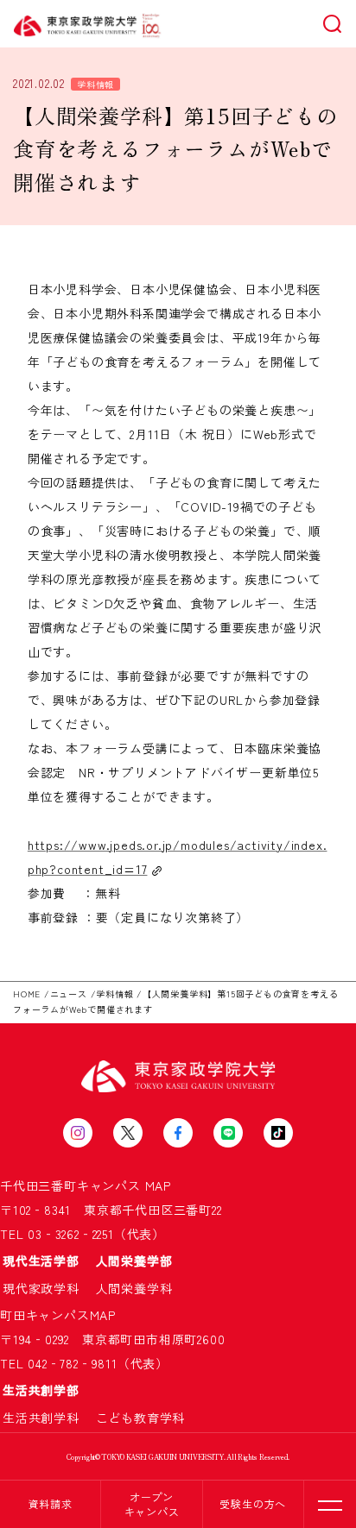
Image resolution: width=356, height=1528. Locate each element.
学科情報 (95, 84)
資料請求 (51, 1503)
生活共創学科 (47, 1417)
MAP (158, 1185)
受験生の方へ (252, 1503)
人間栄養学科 (134, 1288)
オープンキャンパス (152, 1504)
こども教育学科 (141, 1417)
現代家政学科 (47, 1288)
